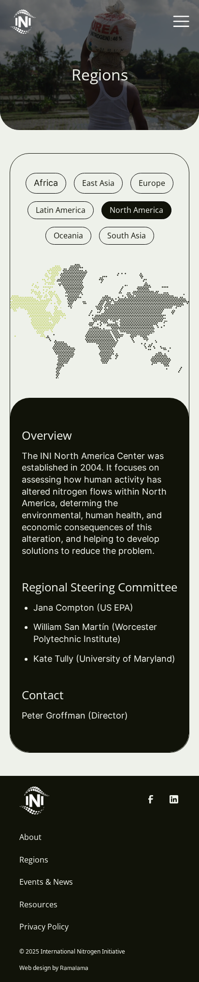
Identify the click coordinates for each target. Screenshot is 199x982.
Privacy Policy (44, 926)
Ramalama (74, 967)
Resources (38, 904)
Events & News (46, 882)
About (30, 837)
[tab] (46, 183)
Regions (33, 859)
